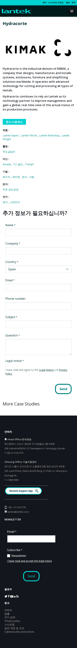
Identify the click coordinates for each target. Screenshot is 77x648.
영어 (5, 202)
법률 (6, 613)
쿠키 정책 (9, 617)
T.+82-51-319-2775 (13, 452)
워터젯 (16, 177)
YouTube (11, 596)
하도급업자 (9, 151)
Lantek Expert (11, 135)
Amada (7, 164)
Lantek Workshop (49, 135)
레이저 (7, 177)
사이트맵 (9, 624)
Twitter (5, 596)
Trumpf (29, 164)
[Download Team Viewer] (23, 491)
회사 (45, 2)
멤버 (67, 2)
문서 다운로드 (14, 122)
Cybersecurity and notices (19, 631)
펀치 (25, 177)
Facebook (8, 596)
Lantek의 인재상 (55, 2)
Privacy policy (12, 621)
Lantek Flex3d (29, 135)
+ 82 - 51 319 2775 (17, 507)
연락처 (8, 610)
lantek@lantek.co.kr (18, 511)
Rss (17, 596)
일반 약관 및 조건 (14, 628)
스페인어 (15, 202)
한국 (74, 2)
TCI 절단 (18, 164)
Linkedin (14, 596)
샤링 (31, 177)
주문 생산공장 (10, 189)
